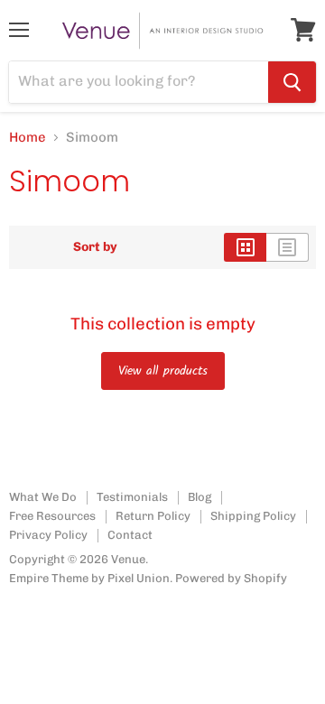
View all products (163, 371)
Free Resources (52, 516)
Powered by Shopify (231, 578)
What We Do (43, 497)
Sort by (95, 247)
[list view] (287, 247)
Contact (130, 535)
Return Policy (153, 516)
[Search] (292, 82)
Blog (199, 497)
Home (27, 137)
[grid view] (245, 247)
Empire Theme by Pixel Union (89, 578)
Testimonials (132, 497)
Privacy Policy (48, 535)
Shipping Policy (253, 516)
